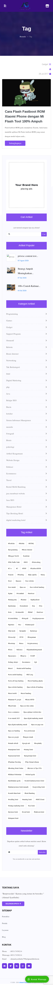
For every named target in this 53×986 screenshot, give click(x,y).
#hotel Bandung (30, 793)
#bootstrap (11, 643)
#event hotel (26, 812)
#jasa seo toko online (27, 706)
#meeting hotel (27, 799)
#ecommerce (26, 662)
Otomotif (10, 340)
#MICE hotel (40, 799)
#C (17, 568)
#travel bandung (26, 693)
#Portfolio (11, 543)
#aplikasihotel (35, 599)
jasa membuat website (15, 493)
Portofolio (5, 916)
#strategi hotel (28, 749)
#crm (9, 612)
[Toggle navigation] (5, 6)
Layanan (5, 930)
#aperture (11, 624)
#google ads (26, 743)
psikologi (10, 446)
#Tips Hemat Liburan (32, 762)
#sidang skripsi (13, 662)
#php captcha (32, 574)
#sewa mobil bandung (15, 674)
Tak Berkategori (13, 367)
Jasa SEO (10, 500)
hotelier (9, 413)
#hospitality (38, 743)
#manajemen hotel (14, 749)
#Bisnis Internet (27, 550)
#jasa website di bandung (35, 687)
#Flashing (21, 574)
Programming (12, 313)
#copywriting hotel (39, 787)
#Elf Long (29, 674)
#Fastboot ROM (35, 568)
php (8, 387)
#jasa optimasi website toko (32, 712)
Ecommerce (11, 473)
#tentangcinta (12, 599)
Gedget (45, 64)
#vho (40, 606)
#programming (13, 550)
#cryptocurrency (32, 643)
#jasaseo (18, 581)
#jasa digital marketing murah (33, 718)
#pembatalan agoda (14, 781)
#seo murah (12, 587)
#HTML (31, 543)
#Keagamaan (32, 637)
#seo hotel (31, 806)
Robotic (9, 347)
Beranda (23, 36)
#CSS (21, 637)
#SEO (26, 562)
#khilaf (30, 612)
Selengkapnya (15, 143)
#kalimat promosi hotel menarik (18, 787)
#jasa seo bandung (14, 731)
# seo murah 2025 (14, 718)
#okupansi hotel (13, 818)
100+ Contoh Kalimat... (29, 285)
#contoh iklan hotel (14, 793)
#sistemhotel (24, 606)
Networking (11, 360)
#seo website (29, 581)
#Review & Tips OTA (34, 768)
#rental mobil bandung (24, 668)
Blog (4, 937)
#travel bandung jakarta (35, 681)
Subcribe (42, 852)
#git (35, 662)
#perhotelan (12, 606)
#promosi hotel (13, 812)
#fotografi (25, 618)
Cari (44, 234)
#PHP (24, 568)
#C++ (10, 568)
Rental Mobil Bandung (16, 486)
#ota (33, 606)
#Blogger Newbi (13, 556)
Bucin (8, 407)
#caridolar (26, 556)
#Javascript (11, 637)
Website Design (12, 460)
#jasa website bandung (15, 687)
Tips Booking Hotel (14, 513)
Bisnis (8, 440)
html (8, 373)
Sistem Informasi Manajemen (18, 420)
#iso (19, 624)
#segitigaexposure (38, 618)
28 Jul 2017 (44, 74)
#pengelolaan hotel (30, 756)
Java (8, 393)
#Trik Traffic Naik (14, 562)
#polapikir (22, 631)
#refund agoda (30, 774)
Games (9, 320)
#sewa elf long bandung (16, 681)
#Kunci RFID (29, 699)
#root (10, 581)
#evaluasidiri (20, 612)
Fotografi (10, 433)
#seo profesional (29, 731)
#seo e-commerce (13, 712)
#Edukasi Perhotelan (14, 774)
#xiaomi (10, 574)
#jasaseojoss (12, 656)
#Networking (36, 562)
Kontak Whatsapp (38, 979)
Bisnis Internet (12, 353)
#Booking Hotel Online (15, 768)
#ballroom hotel (39, 812)
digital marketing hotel (15, 520)
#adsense (19, 649)
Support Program (13, 333)
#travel (10, 668)
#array (43, 574)
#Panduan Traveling (14, 762)
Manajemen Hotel (13, 506)
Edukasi (9, 466)
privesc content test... (28, 255)
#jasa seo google (13, 737)
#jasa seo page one (37, 724)
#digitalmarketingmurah (34, 649)
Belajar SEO (11, 400)
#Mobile (21, 543)
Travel (8, 480)
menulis (9, 427)
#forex (10, 649)
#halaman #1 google (14, 699)
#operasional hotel (14, 756)
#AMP (32, 656)
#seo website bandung (37, 587)
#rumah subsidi (13, 743)
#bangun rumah (28, 737)
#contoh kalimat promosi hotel (34, 781)
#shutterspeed (29, 624)
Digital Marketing (13, 380)
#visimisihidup (13, 618)
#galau (10, 593)
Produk (4, 923)
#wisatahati (20, 593)
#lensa (21, 643)
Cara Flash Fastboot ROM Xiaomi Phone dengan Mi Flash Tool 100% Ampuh (25, 116)
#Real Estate (12, 706)
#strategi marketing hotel (16, 806)
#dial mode (11, 631)
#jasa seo (23, 587)
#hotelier (23, 599)
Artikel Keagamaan (14, 453)
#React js (23, 656)
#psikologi (33, 631)
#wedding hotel (13, 799)
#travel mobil (12, 693)
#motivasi (31, 593)
